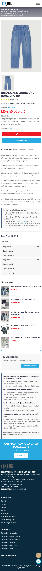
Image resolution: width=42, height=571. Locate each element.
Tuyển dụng (5, 514)
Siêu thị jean (4, 11)
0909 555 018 (21, 455)
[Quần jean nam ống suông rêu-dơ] (5, 342)
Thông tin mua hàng (9, 149)
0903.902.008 (22, 134)
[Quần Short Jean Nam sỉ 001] (5, 304)
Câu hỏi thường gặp (7, 520)
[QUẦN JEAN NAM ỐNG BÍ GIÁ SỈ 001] (5, 329)
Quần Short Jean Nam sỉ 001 (23, 299)
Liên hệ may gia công (30, 365)
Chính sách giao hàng (8, 542)
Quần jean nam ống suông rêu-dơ (25, 338)
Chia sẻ (30, 149)
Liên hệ (3, 504)
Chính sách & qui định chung (10, 536)
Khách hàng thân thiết (8, 523)
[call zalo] (38, 561)
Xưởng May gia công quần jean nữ (19, 11)
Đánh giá (22, 149)
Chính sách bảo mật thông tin (10, 539)
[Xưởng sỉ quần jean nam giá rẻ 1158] (5, 291)
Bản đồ (3, 507)
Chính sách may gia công (9, 533)
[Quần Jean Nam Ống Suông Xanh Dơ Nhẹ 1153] (5, 316)
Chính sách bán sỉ (22, 140)
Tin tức (3, 510)
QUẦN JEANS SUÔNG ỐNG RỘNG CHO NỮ (12, 15)
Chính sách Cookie (7, 549)
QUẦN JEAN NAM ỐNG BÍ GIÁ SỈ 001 (24, 325)
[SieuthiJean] (7, 4)
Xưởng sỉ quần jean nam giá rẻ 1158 (26, 287)
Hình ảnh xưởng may (8, 517)
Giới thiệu (4, 501)
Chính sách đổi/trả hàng (9, 545)
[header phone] (38, 555)
